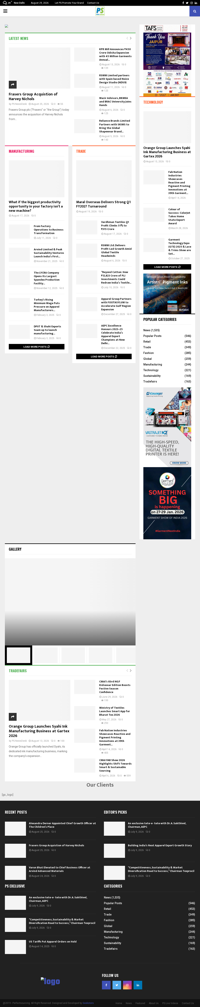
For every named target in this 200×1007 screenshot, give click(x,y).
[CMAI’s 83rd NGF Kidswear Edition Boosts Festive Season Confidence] (84, 687)
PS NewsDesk (19, 104)
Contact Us (93, 3)
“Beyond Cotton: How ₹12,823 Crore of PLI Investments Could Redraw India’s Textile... (116, 277)
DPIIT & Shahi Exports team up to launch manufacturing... (47, 330)
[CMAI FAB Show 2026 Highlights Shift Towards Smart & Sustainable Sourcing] (84, 765)
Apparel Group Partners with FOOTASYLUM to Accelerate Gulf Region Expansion (116, 304)
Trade (81, 151)
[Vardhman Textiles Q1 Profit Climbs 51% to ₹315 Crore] (86, 227)
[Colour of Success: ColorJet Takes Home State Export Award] (153, 215)
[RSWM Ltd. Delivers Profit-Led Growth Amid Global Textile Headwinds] (86, 251)
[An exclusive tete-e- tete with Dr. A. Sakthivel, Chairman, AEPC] (114, 829)
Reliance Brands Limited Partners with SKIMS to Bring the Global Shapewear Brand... (114, 126)
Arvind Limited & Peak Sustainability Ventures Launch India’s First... (49, 253)
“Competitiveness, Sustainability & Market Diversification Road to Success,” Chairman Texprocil (161, 869)
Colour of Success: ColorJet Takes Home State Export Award (179, 216)
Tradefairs (150, 381)
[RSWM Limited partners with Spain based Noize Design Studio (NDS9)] (84, 81)
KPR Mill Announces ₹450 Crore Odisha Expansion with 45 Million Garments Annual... (115, 54)
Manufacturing (21, 151)
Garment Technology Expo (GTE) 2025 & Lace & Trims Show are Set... (179, 246)
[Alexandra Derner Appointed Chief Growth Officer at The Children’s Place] (15, 829)
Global (147, 358)
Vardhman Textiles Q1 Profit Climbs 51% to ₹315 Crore (115, 225)
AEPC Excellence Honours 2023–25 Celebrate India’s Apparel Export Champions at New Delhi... (113, 334)
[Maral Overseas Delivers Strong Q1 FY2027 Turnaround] (104, 178)
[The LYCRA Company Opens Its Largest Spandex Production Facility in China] (19, 278)
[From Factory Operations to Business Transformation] (19, 231)
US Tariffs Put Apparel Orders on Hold (53, 941)
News (146, 330)
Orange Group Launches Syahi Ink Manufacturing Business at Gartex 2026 (167, 152)
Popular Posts (152, 335)
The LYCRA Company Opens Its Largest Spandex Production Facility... (47, 277)
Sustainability (152, 375)
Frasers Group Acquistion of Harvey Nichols (33, 96)
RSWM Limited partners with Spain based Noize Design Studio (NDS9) (114, 79)
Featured (140, 1003)
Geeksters (88, 1003)
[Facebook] (106, 985)
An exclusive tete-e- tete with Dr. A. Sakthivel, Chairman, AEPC (157, 825)
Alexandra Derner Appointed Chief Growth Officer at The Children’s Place (62, 825)
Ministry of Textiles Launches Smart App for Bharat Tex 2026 (114, 711)
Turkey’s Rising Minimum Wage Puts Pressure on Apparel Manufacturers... (47, 304)
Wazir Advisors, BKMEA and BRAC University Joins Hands (115, 101)
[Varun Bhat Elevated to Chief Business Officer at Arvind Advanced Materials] (15, 873)
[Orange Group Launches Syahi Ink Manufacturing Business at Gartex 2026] (167, 127)
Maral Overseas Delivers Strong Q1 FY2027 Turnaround (103, 204)
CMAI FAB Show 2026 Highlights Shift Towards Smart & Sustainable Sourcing (115, 765)
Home (119, 1003)
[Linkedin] (138, 985)
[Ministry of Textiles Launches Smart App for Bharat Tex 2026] (84, 713)
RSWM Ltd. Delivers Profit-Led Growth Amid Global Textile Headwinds (116, 250)
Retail (147, 341)
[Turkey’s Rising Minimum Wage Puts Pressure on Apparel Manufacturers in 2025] (19, 305)
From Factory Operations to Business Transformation (48, 229)
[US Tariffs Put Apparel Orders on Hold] (15, 947)
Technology (153, 102)
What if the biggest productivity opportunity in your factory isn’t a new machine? (36, 206)
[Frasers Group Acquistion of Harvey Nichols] (39, 68)
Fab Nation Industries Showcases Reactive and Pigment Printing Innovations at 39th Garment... (179, 182)
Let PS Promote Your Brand (69, 3)
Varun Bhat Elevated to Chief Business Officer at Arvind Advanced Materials (59, 869)
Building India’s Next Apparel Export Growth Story (160, 845)
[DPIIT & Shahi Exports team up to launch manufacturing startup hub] (19, 332)
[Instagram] (127, 985)
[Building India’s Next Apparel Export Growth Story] (114, 851)
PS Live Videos (170, 1003)
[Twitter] (116, 985)
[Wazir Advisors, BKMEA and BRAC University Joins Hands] (84, 103)
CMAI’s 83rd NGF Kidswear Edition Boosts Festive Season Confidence (114, 686)
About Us (154, 1003)
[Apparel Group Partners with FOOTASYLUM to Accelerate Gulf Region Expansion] (86, 304)
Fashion (148, 353)
